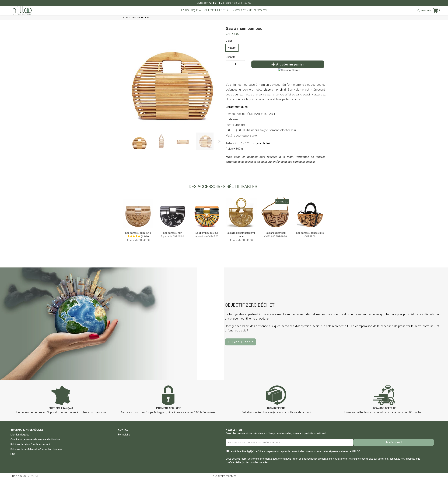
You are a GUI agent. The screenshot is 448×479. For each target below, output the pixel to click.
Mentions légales (19, 434)
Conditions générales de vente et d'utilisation (35, 439)
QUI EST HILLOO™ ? (216, 10)
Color (229, 40)
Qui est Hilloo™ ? (240, 342)
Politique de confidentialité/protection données (36, 449)
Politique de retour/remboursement (30, 444)
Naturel (232, 47)
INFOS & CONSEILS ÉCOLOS (249, 10)
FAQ (12, 454)
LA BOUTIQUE (190, 10)
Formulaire (124, 434)
